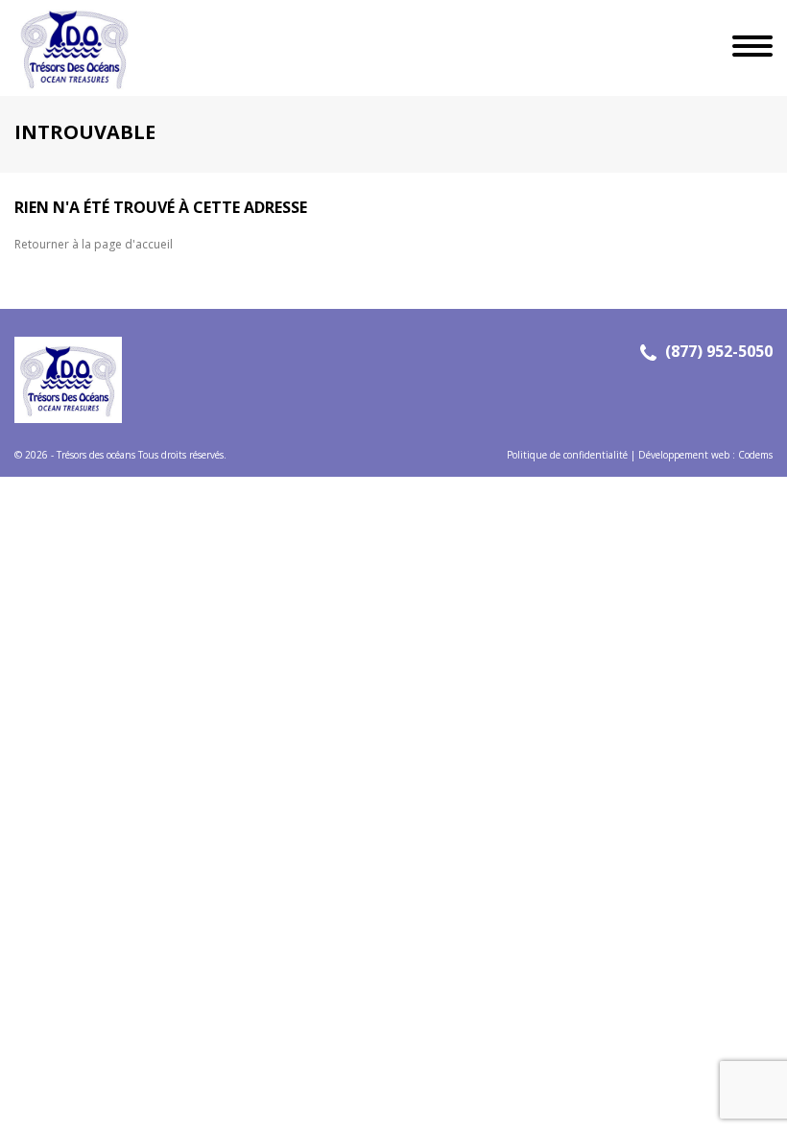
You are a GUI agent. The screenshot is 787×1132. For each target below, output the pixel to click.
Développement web (683, 454)
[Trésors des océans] (67, 48)
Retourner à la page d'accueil (93, 244)
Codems (755, 454)
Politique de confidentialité (567, 454)
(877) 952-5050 (719, 351)
